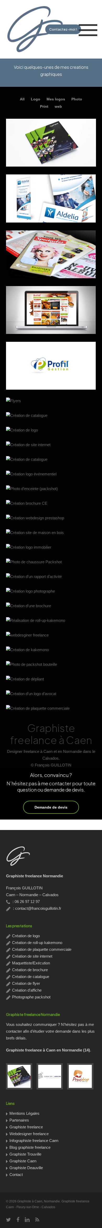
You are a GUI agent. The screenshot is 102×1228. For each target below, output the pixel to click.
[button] (88, 29)
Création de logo (26, 936)
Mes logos (56, 99)
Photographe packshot (31, 997)
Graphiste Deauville (26, 1168)
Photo (76, 99)
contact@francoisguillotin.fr (38, 908)
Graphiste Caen (22, 1161)
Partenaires (19, 1120)
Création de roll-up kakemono (37, 942)
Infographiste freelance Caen (33, 1140)
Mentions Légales (24, 1113)
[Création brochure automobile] (20, 1076)
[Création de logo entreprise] (51, 1076)
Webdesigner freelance (29, 1134)
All (22, 99)
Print (44, 106)
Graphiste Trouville (25, 1154)
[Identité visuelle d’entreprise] (81, 1076)
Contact (16, 1174)
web (58, 106)
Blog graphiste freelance (29, 1147)
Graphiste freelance (26, 1127)
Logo (35, 99)
